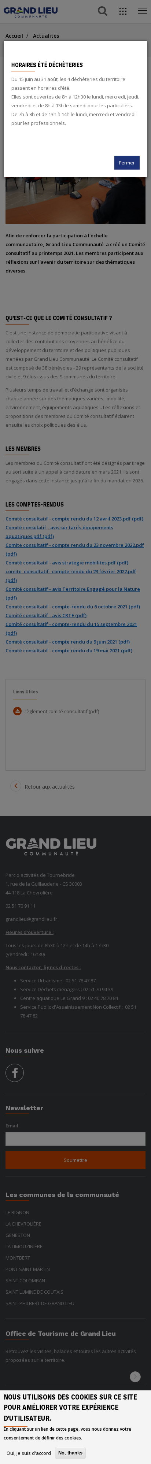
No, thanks (70, 1453)
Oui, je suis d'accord (29, 1453)
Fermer (127, 162)
